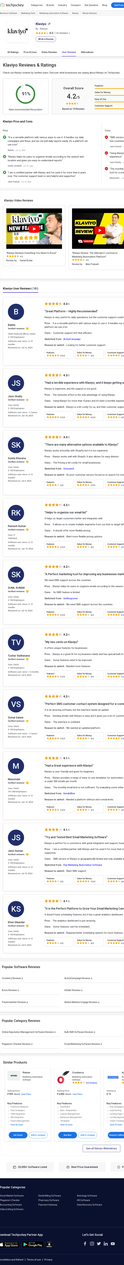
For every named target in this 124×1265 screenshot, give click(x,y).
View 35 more (66, 1125)
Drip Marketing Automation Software (82, 865)
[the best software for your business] (12, 6)
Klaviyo (75, 13)
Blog (104, 5)
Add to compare (38, 1135)
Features (99, 85)
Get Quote (18, 1135)
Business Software (8, 13)
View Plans (26, 1094)
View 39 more (116, 1125)
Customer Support (103, 106)
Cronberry (78, 1072)
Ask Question (91, 5)
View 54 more (17, 1125)
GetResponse (70, 598)
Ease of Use (100, 99)
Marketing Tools (28, 13)
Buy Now (67, 1135)
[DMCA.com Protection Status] (49, 1247)
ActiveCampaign (72, 339)
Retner (26, 1072)
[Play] (34, 229)
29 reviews (91, 1083)
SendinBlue (69, 793)
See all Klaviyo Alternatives (101, 1148)
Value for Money (102, 92)
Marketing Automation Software (53, 13)
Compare (76, 5)
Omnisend (68, 468)
